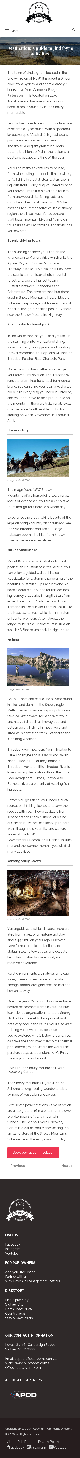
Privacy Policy (48, 1442)
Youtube (11, 1253)
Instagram (13, 1249)
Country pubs (15, 1314)
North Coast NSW (18, 1309)
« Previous (16, 1166)
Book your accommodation (33, 1152)
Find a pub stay (17, 1300)
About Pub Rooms (21, 1442)
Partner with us (16, 1277)
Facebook (12, 1244)
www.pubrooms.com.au (33, 1363)
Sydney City (14, 1304)
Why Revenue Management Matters (32, 1281)
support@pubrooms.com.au (36, 1359)
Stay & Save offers (19, 1318)
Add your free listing (20, 1272)
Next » (67, 1166)
